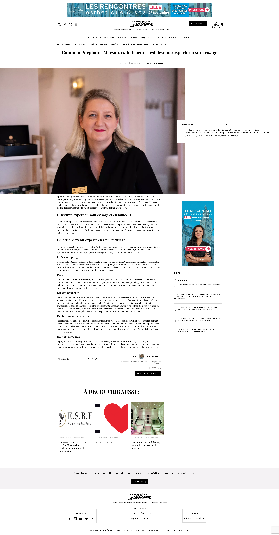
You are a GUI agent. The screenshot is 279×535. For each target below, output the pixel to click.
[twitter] (226, 124)
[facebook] (223, 124)
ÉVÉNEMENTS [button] (145, 38)
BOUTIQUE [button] (173, 38)
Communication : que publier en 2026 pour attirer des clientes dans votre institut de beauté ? (198, 308)
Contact (194, 514)
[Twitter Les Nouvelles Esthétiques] (86, 518)
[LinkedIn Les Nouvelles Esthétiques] (92, 518)
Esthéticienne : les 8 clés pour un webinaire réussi (200, 285)
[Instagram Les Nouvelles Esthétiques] (75, 518)
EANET (187, 530)
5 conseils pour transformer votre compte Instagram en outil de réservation (196, 331)
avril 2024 (114, 438)
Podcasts (122, 38)
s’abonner (200, 518)
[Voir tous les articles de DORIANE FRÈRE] (141, 356)
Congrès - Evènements (139, 513)
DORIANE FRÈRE (156, 63)
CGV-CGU (168, 530)
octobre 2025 (79, 438)
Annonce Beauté (139, 518)
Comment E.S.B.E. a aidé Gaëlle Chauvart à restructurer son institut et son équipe (74, 447)
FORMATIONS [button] (160, 38)
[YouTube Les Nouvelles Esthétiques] (81, 518)
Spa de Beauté (139, 508)
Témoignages (122, 63)
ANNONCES (186, 38)
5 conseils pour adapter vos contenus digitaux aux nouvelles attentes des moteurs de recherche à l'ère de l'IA (198, 296)
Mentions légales (124, 530)
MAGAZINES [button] (109, 38)
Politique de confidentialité (148, 530)
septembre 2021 (152, 438)
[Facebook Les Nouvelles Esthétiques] (69, 518)
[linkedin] (230, 124)
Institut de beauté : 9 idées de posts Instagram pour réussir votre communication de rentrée (199, 320)
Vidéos (133, 38)
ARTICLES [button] (97, 38)
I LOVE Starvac (104, 442)
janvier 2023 (137, 63)
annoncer (188, 518)
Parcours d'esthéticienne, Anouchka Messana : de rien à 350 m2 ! (147, 445)
